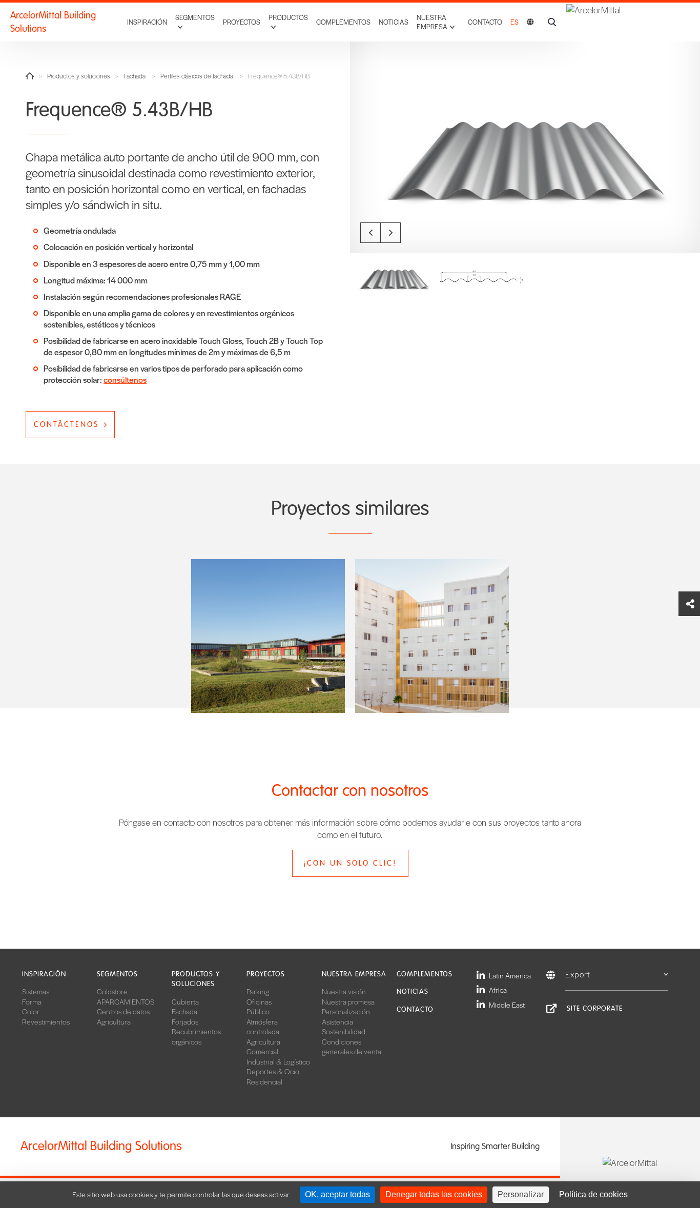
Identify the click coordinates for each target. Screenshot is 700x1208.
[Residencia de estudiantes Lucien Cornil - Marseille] (432, 636)
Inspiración (147, 22)
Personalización (346, 1011)
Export (577, 974)
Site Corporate (595, 1008)
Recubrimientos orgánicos (196, 1036)
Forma (32, 1001)
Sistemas (35, 991)
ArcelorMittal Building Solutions (53, 22)
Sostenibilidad (343, 1031)
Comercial (262, 1051)
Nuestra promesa (348, 1001)
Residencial (264, 1081)
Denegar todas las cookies (433, 1194)
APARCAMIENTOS (125, 1001)
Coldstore (112, 991)
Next (390, 232)
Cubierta (185, 1001)
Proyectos (241, 22)
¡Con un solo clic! (350, 863)
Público (258, 1011)
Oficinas (259, 1001)
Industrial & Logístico (278, 1061)
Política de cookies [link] (593, 1194)
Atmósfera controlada (262, 1026)
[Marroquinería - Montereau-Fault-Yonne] (268, 636)
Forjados (185, 1021)
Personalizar (521, 1194)
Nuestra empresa (354, 974)
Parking (257, 991)
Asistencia (337, 1021)
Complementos (343, 22)
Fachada (134, 76)
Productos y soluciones (78, 76)
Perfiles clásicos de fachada (196, 76)
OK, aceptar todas (337, 1194)
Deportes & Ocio (272, 1071)
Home (30, 76)
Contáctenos (66, 424)
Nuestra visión (344, 991)
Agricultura (114, 1021)
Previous (370, 232)
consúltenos (125, 379)
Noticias (393, 22)
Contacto (485, 22)
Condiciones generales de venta (351, 1046)
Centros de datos (123, 1011)
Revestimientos (46, 1021)
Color (30, 1011)
